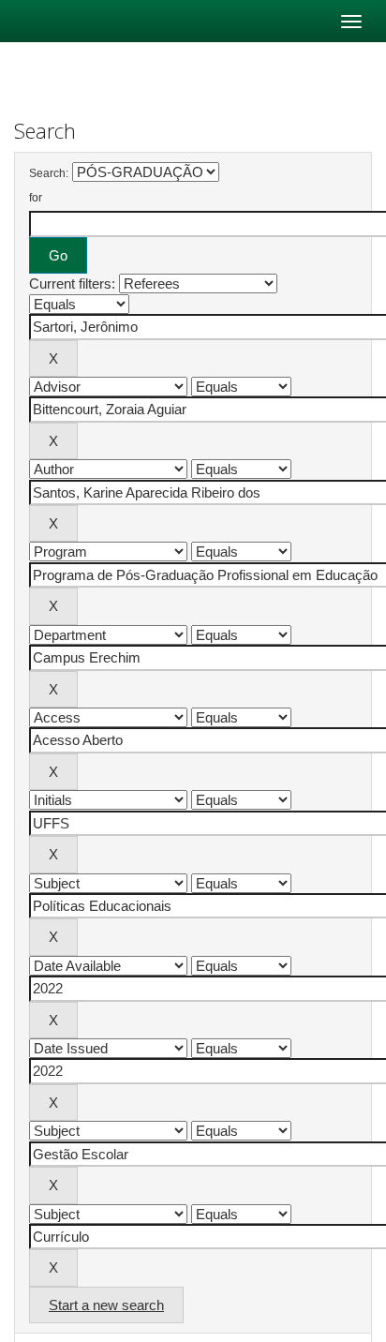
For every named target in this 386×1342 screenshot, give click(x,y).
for (35, 197)
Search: (48, 173)
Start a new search (106, 1305)
